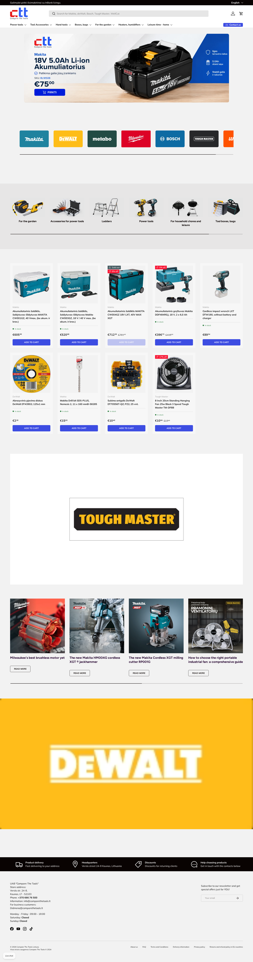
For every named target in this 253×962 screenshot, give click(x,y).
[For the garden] (27, 207)
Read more (20, 669)
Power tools (16, 24)
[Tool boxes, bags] (225, 207)
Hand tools (62, 24)
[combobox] (129, 13)
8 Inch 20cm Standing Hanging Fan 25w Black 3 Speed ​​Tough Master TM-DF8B (172, 404)
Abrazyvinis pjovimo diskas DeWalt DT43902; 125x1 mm (29, 402)
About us (134, 947)
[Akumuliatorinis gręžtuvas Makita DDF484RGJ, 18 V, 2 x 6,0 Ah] (174, 284)
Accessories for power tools (67, 221)
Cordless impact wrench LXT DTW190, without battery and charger (219, 315)
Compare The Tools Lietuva (28, 947)
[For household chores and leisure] (185, 207)
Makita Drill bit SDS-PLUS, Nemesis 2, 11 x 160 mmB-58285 (78, 402)
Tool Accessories (39, 24)
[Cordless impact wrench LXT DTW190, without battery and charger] (221, 284)
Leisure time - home (158, 24)
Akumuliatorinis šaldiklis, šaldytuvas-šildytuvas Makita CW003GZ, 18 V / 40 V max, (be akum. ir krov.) (78, 316)
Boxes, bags (81, 24)
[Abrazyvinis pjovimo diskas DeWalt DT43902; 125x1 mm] (31, 374)
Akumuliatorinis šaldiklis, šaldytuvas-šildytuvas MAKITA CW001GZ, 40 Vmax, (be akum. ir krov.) (31, 316)
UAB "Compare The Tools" (24, 883)
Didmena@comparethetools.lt (26, 908)
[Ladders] (106, 207)
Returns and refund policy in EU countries (226, 947)
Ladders (107, 221)
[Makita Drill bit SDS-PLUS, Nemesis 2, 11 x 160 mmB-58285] (79, 374)
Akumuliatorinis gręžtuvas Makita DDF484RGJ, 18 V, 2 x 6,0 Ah (174, 313)
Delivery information (181, 947)
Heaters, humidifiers (129, 24)
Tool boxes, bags (225, 221)
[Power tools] (146, 207)
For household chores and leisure (186, 223)
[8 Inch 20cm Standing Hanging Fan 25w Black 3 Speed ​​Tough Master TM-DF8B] (174, 374)
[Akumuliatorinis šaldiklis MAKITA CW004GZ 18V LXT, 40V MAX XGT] (126, 284)
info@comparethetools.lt (37, 901)
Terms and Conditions (159, 947)
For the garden (103, 24)
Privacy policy (199, 947)
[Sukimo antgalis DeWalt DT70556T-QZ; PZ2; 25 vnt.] (126, 374)
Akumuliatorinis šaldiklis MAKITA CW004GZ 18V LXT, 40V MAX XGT (126, 315)
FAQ (144, 947)
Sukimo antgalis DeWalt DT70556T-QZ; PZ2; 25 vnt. (123, 402)
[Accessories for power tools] (67, 207)
